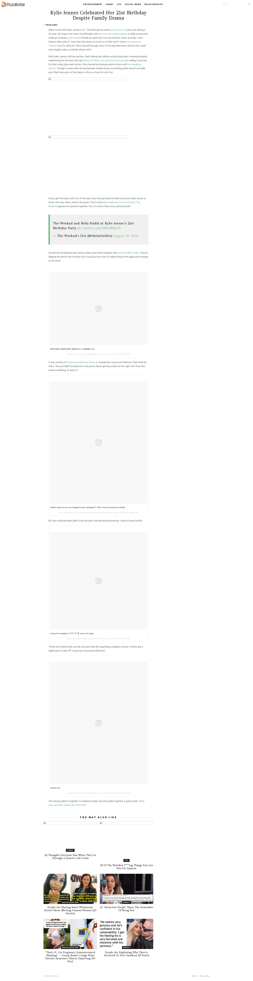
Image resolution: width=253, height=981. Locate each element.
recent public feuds (128, 252)
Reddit (126, 902)
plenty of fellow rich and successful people (106, 60)
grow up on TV (118, 29)
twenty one (55, 788)
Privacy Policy (205, 976)
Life (119, 4)
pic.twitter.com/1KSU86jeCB (99, 228)
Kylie (84, 354)
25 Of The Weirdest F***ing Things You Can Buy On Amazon (126, 867)
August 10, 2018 (125, 236)
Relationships (153, 4)
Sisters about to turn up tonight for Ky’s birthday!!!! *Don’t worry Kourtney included (87, 507)
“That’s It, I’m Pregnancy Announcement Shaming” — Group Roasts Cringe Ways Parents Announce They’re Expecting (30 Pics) (70, 957)
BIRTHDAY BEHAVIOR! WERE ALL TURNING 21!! (72, 349)
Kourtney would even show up (82, 362)
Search (249, 4)
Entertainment (93, 4)
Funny (110, 4)
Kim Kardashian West (83, 512)
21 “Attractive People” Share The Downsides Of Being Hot (126, 909)
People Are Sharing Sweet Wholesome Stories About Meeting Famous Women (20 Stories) (70, 910)
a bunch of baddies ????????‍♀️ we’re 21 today (72, 633)
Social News (133, 4)
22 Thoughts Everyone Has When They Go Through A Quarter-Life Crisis (70, 856)
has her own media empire (113, 33)
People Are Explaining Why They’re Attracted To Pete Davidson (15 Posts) (126, 954)
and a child (74, 37)
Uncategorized (70, 902)
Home (194, 976)
